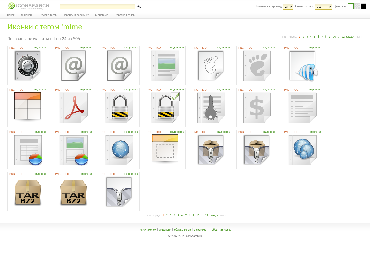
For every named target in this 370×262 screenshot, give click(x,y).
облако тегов (182, 229)
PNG (12, 47)
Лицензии (27, 15)
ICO (21, 47)
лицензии (165, 229)
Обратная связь (125, 15)
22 (343, 36)
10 (334, 36)
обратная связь (221, 229)
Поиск (11, 15)
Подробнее (40, 47)
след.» (350, 36)
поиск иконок (147, 229)
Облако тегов (48, 15)
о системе (200, 229)
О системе (101, 15)
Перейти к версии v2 (76, 15)
